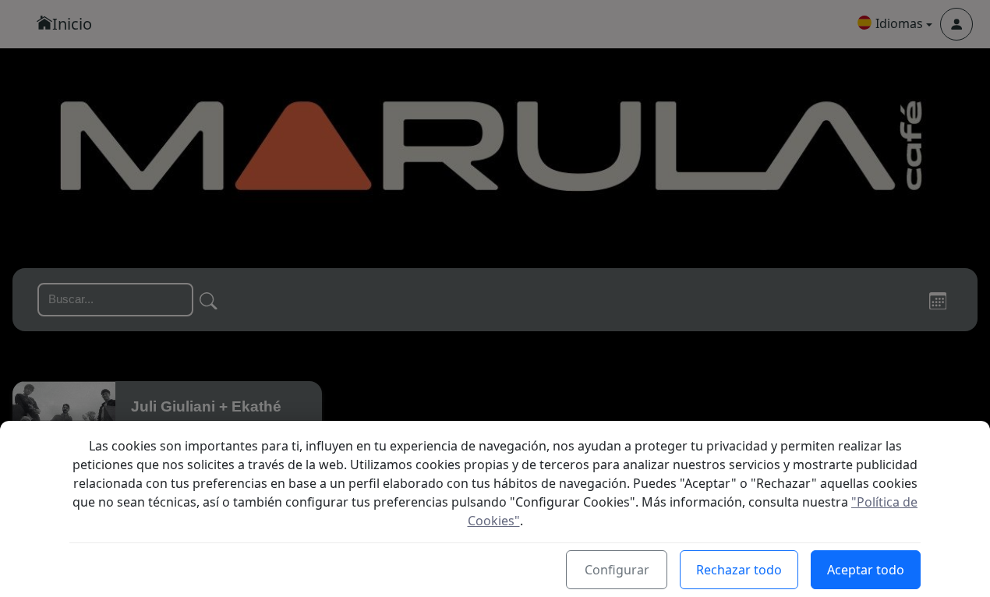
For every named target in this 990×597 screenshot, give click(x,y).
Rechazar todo (739, 569)
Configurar (617, 569)
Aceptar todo (865, 569)
